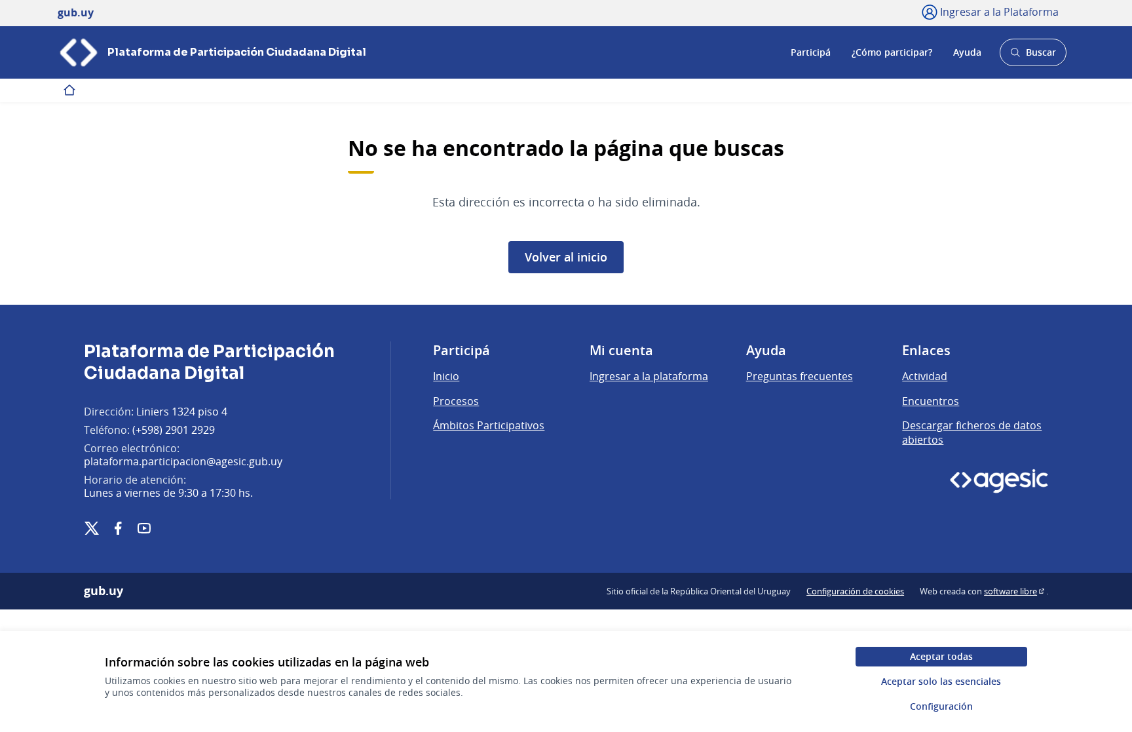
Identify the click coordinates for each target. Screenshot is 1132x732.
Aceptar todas (941, 656)
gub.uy (103, 591)
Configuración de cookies (855, 591)
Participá (811, 52)
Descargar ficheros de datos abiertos (972, 432)
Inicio (446, 376)
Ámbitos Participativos (488, 425)
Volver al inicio (566, 257)
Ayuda (967, 52)
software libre (1015, 591)
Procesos (456, 401)
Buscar (1032, 56)
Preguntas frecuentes (799, 376)
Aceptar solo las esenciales (941, 681)
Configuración (941, 706)
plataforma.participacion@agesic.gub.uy (183, 461)
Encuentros (930, 401)
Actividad (924, 376)
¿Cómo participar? (892, 52)
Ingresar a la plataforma (649, 376)
